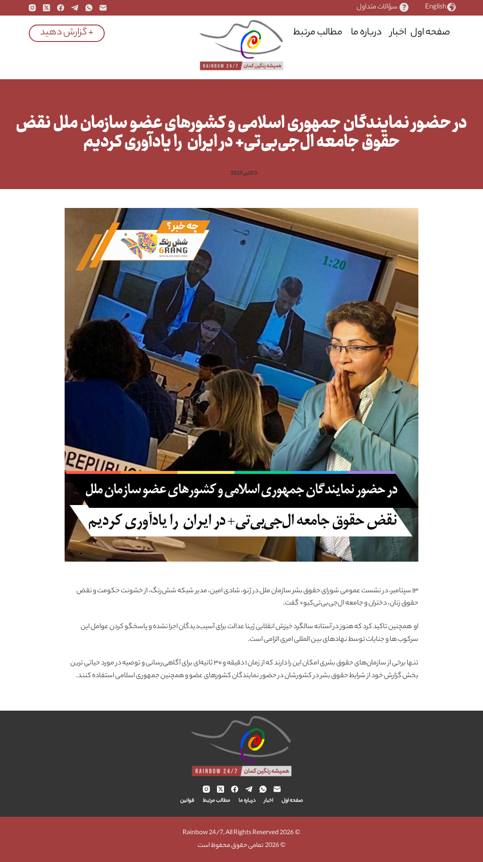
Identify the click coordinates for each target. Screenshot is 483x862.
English (435, 8)
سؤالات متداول (377, 8)
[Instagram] (32, 7)
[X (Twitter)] (46, 7)
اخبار (398, 33)
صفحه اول (430, 33)
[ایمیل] (103, 7)
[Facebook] (60, 7)
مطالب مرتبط (317, 33)
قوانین (271, 33)
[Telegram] (74, 7)
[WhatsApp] (88, 7)
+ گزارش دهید (66, 33)
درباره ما (366, 33)
